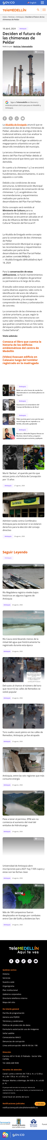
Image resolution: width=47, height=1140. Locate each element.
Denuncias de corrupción (14, 1041)
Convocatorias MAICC (12, 1037)
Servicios (6, 978)
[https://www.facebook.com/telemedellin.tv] (11, 961)
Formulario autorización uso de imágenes (21, 1029)
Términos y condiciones (13, 1021)
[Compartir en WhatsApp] (17, 118)
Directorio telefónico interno (15, 998)
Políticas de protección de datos (16, 1025)
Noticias (11, 17)
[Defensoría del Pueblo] (20, 1123)
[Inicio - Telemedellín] (14, 10)
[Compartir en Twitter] (11, 118)
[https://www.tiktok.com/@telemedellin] (23, 961)
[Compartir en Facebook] (5, 118)
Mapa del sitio (9, 1002)
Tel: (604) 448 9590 (11, 1063)
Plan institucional (10, 990)
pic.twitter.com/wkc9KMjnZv (16, 256)
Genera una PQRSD (11, 1017)
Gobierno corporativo (12, 994)
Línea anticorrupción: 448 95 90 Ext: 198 (20, 1045)
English (33, 2)
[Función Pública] (35, 1123)
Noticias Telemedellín (23, 46)
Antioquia (20, 17)
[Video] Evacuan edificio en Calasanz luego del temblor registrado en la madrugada (21, 360)
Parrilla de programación (13, 1013)
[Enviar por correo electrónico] (23, 118)
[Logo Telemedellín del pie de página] (23, 949)
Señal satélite (8, 1033)
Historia (6, 974)
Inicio (5, 17)
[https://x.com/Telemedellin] (17, 961)
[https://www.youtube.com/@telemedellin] (36, 961)
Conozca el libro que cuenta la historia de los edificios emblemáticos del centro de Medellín (22, 346)
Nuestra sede (8, 982)
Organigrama (8, 986)
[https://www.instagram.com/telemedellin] (30, 961)
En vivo (41, 1104)
